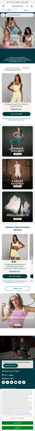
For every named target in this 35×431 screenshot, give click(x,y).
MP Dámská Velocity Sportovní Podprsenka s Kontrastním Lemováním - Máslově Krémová (15, 266)
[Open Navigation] (3, 6)
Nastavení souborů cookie (10, 371)
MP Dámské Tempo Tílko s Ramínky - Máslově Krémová (16, 105)
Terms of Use (29, 414)
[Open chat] (23, 382)
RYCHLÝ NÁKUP (18, 114)
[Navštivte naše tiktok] (11, 382)
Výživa (9, 10)
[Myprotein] (17, 34)
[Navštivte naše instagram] (3, 382)
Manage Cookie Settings (17, 418)
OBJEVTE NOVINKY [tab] (13, 68)
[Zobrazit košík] (31, 6)
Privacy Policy (20, 414)
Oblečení (26, 10)
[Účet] (27, 6)
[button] (12, 262)
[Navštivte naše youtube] (15, 382)
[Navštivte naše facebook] (7, 382)
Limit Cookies (17, 423)
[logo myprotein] (17, 6)
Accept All (17, 427)
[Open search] (3, 15)
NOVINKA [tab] (26, 68)
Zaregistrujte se (10, 365)
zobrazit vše (17, 288)
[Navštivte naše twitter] (19, 382)
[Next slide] (33, 34)
